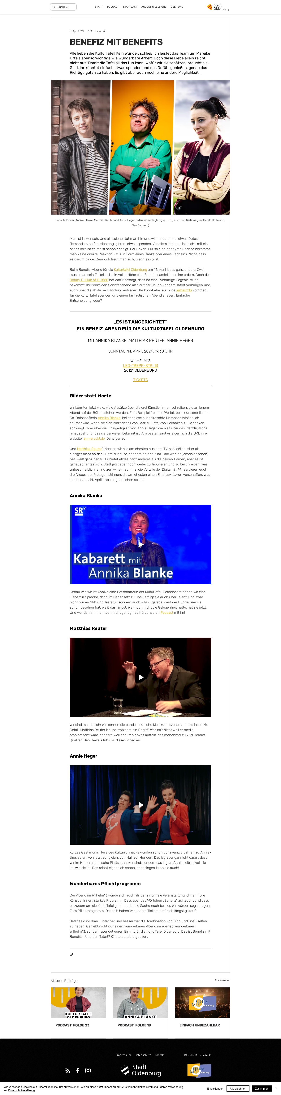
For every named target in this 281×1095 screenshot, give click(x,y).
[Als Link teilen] (71, 954)
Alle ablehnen (238, 1088)
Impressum (123, 1055)
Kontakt (159, 1055)
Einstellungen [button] (215, 1088)
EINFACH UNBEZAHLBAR (199, 1025)
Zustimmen (262, 1088)
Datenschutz (143, 1055)
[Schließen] (276, 1088)
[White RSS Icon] (67, 1070)
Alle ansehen (222, 980)
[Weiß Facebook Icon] (77, 1070)
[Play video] (140, 544)
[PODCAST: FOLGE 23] (78, 1002)
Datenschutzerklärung (21, 1090)
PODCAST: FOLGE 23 (72, 1025)
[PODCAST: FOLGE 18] (140, 1002)
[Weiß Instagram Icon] (88, 1070)
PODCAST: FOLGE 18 (134, 1025)
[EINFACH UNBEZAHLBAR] (202, 1002)
